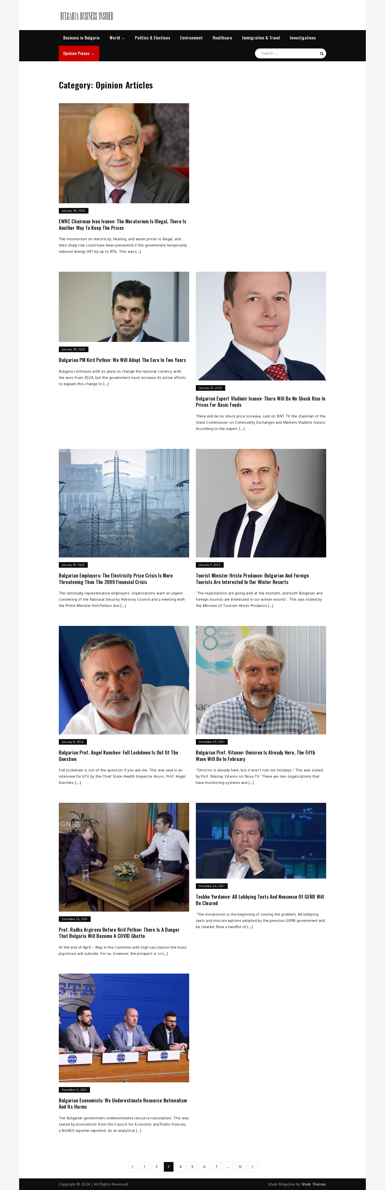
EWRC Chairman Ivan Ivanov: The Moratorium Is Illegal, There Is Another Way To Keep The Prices (122, 224)
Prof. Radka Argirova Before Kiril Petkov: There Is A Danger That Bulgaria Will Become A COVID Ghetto (119, 932)
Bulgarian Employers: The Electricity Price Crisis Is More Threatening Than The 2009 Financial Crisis (116, 578)
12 (240, 1166)
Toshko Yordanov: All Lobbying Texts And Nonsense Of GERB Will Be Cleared (260, 899)
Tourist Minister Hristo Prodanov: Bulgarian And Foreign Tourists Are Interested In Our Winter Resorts (252, 578)
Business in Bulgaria (81, 38)
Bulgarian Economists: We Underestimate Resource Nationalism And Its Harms (123, 1103)
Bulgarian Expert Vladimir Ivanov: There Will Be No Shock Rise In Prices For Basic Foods (261, 401)
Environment (191, 38)
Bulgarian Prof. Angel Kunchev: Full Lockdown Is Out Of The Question (118, 755)
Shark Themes (313, 1184)
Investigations (303, 38)
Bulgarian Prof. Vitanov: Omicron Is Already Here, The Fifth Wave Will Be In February (255, 755)
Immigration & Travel (261, 38)
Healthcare (222, 38)
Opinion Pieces (76, 53)
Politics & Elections (152, 38)
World (115, 38)
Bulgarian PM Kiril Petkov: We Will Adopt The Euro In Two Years (122, 360)
